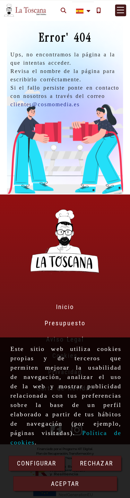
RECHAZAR (96, 463)
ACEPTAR (65, 483)
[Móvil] (98, 10)
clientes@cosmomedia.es (45, 104)
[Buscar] (63, 10)
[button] (120, 10)
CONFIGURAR (37, 463)
